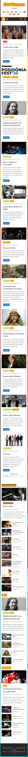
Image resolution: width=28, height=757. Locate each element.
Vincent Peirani (16, 546)
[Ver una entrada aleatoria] (24, 19)
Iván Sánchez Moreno (17, 44)
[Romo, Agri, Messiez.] (14, 401)
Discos (5, 41)
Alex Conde (8, 506)
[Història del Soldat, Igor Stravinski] (6, 725)
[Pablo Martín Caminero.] (6, 588)
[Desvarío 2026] (14, 234)
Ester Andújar (16, 571)
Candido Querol (15, 159)
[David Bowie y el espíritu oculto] (14, 317)
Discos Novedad (7, 156)
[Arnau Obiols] (6, 540)
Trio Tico (6, 454)
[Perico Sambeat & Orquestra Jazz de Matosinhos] (6, 564)
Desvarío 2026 (9, 248)
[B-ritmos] (3, 19)
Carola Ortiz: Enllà (10, 47)
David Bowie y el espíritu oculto (13, 334)
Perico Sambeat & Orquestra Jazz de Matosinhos (17, 563)
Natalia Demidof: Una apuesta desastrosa (12, 124)
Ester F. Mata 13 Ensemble (10, 163)
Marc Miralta (16, 579)
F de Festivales (7, 77)
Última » (22, 476)
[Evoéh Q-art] (6, 555)
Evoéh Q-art (15, 554)
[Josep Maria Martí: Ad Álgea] (14, 192)
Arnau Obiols (16, 539)
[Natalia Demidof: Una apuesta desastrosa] (14, 108)
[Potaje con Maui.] (6, 717)
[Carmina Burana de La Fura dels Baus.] (14, 676)
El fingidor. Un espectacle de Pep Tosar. (19, 708)
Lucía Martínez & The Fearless (18, 523)
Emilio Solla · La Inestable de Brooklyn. (18, 531)
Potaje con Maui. (17, 716)
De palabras (6, 117)
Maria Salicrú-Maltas (12, 376)
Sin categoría (15, 409)
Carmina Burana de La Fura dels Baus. (12, 690)
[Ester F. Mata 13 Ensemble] (14, 148)
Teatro (5, 685)
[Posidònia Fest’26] (14, 70)
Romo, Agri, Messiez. (12, 415)
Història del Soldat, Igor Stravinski (18, 724)
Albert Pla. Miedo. (17, 732)
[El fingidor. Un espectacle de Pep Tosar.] (6, 709)
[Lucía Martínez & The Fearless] (6, 524)
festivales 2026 (15, 77)
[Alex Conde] (14, 494)
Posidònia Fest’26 (10, 82)
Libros (12, 117)
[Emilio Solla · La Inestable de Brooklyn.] (6, 532)
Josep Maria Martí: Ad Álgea (12, 207)
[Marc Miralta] (6, 580)
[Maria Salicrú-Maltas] (14, 361)
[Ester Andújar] (6, 572)
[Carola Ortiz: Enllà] (14, 32)
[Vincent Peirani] (6, 547)
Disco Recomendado (8, 503)
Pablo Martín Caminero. (18, 587)
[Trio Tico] (14, 440)
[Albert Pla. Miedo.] (6, 733)
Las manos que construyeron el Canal (12, 287)
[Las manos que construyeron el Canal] (14, 271)
